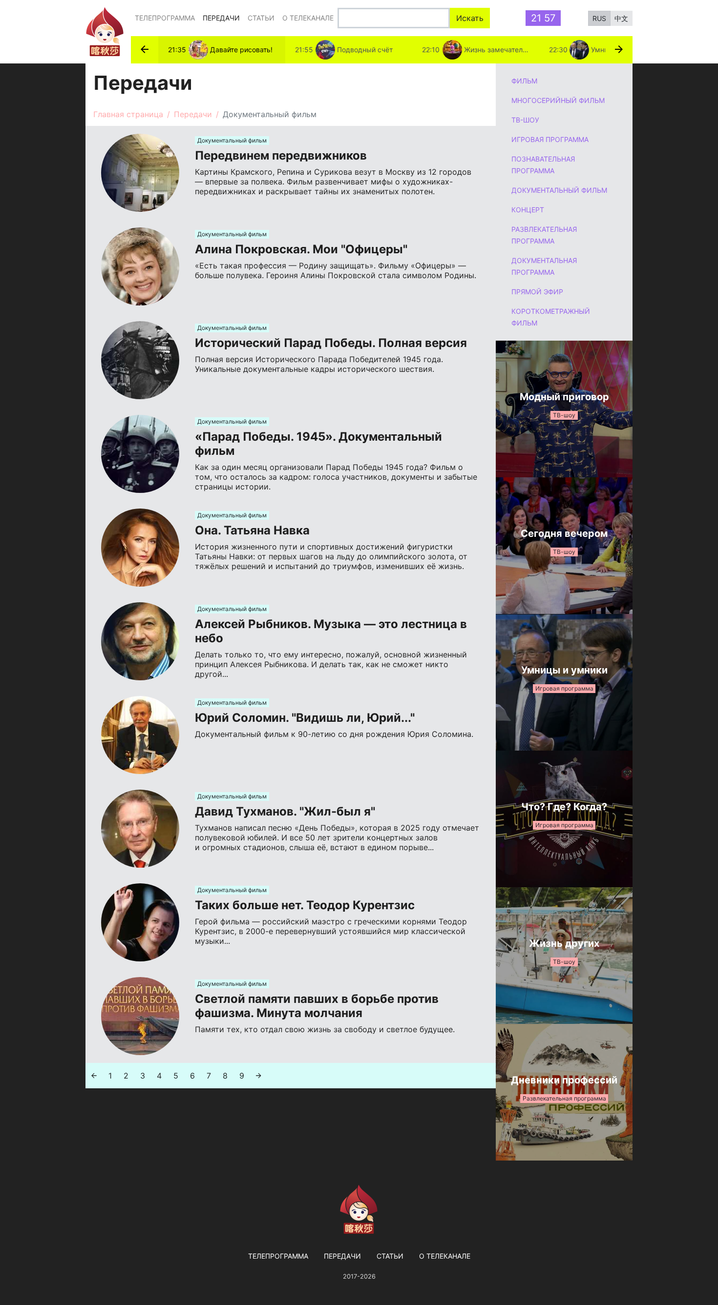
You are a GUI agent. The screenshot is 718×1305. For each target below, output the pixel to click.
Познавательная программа (543, 165)
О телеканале (308, 18)
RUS (599, 18)
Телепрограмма (165, 18)
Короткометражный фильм (550, 317)
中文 (621, 18)
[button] (144, 49)
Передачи (223, 17)
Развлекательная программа (544, 235)
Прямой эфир (537, 291)
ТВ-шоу (525, 120)
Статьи (261, 18)
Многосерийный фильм (558, 100)
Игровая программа (550, 139)
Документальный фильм (559, 190)
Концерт (527, 209)
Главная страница (128, 114)
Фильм (524, 81)
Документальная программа (544, 266)
